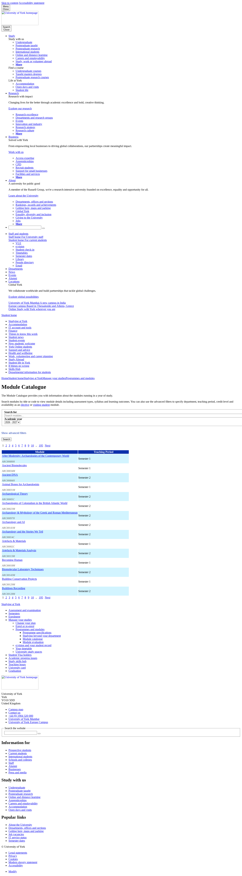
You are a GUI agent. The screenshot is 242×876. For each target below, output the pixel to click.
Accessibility (16, 865)
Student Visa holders (20, 654)
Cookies (13, 859)
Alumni (13, 278)
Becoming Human (12, 559)
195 (41, 445)
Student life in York (19, 362)
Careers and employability (23, 803)
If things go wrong (19, 365)
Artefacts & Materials (14, 540)
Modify (13, 871)
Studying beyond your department (42, 635)
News (12, 271)
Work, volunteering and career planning (31, 356)
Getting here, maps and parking (26, 831)
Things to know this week (23, 333)
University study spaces (29, 651)
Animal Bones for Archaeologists (20, 484)
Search (6, 439)
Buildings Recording (13, 588)
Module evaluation (33, 642)
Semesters (14, 613)
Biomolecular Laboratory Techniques (23, 569)
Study (12, 35)
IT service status (18, 837)
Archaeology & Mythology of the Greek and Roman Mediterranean (40, 512)
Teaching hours (17, 664)
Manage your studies (54, 378)
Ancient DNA (10, 474)
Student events (17, 340)
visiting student (41, 404)
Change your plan (26, 622)
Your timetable (24, 648)
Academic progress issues (23, 658)
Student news (16, 337)
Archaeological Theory (15, 493)
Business (13, 136)
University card (17, 667)
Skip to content (9, 2)
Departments (16, 268)
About (12, 180)
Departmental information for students (30, 372)
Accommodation (18, 324)
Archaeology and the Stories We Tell (22, 531)
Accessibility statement (31, 2)
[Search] (43, 228)
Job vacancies (16, 834)
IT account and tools (20, 327)
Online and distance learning (24, 797)
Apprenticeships (18, 800)
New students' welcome (22, 343)
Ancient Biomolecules (14, 465)
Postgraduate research (21, 793)
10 (32, 445)
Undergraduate (17, 787)
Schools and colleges (20, 759)
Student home (9, 315)
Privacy (13, 855)
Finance (13, 330)
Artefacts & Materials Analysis (19, 550)
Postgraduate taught (19, 790)
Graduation (15, 670)
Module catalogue (33, 638)
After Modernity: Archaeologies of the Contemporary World (35, 455)
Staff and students (18, 233)
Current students (18, 753)
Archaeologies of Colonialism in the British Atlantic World (34, 503)
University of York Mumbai (24, 718)
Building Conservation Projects (19, 578)
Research (14, 93)
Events (12, 275)
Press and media (18, 772)
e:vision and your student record (33, 645)
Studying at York (18, 321)
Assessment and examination (25, 610)
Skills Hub (14, 369)
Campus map (16, 709)
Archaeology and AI (13, 522)
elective (25, 404)
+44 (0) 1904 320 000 (21, 715)
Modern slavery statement (23, 862)
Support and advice (19, 349)
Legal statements (18, 852)
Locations (14, 281)
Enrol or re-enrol (25, 626)
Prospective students (20, 750)
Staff (11, 762)
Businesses (15, 769)
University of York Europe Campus (28, 722)
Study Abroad (16, 359)
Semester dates (17, 840)
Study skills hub (17, 661)
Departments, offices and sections (27, 827)
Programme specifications (37, 632)
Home (4, 378)
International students (20, 756)
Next (47, 445)
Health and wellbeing (20, 353)
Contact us (14, 712)
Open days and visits (20, 809)
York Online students (20, 346)
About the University (20, 824)
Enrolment (14, 616)
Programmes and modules (80, 378)
